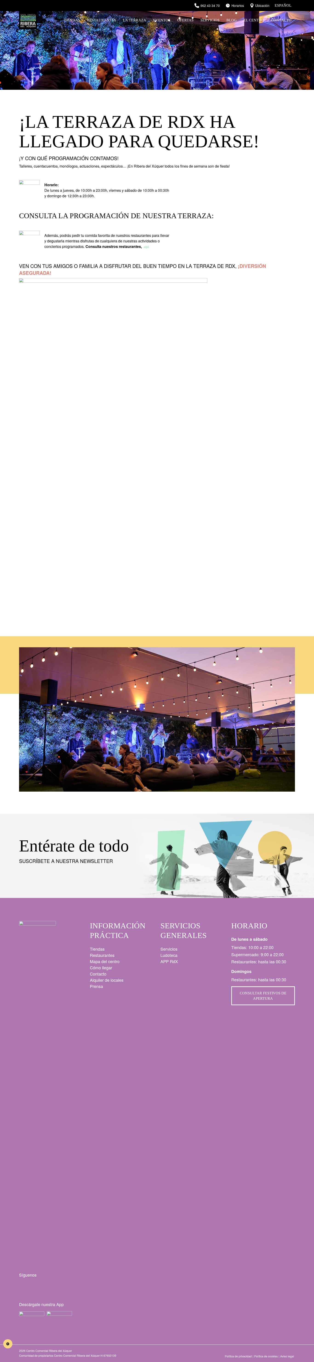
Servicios (210, 20)
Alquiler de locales (106, 980)
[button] (289, 719)
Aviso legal (287, 1356)
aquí (146, 247)
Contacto (281, 20)
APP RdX (169, 961)
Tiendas (72, 20)
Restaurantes (101, 20)
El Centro (254, 20)
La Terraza (134, 20)
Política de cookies (266, 1356)
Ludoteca (168, 955)
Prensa (96, 986)
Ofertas (185, 20)
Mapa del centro (105, 961)
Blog (231, 20)
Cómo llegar (101, 967)
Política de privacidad (238, 1356)
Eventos (161, 20)
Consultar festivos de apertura (263, 995)
